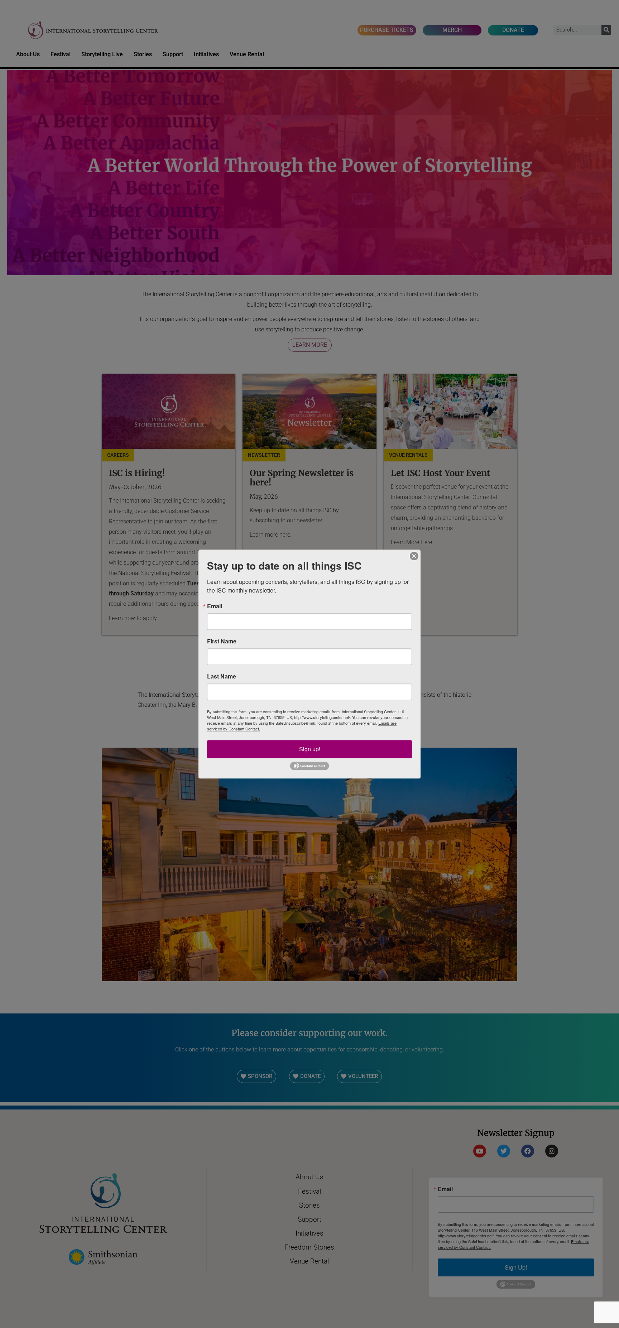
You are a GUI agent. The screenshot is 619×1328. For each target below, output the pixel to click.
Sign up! (309, 749)
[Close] (414, 556)
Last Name (221, 676)
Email (214, 606)
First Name (221, 641)
